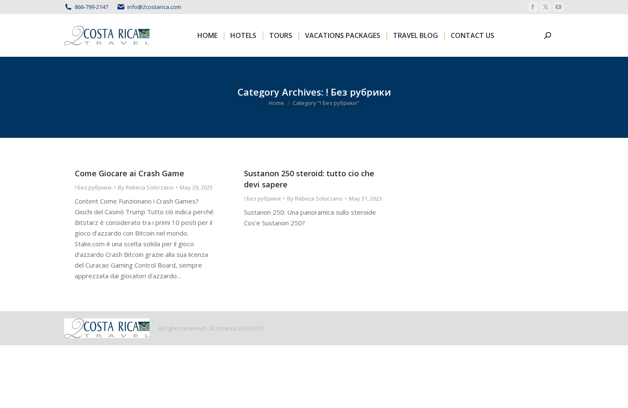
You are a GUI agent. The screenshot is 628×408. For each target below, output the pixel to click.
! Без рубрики (93, 187)
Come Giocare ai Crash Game (129, 173)
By (145, 187)
